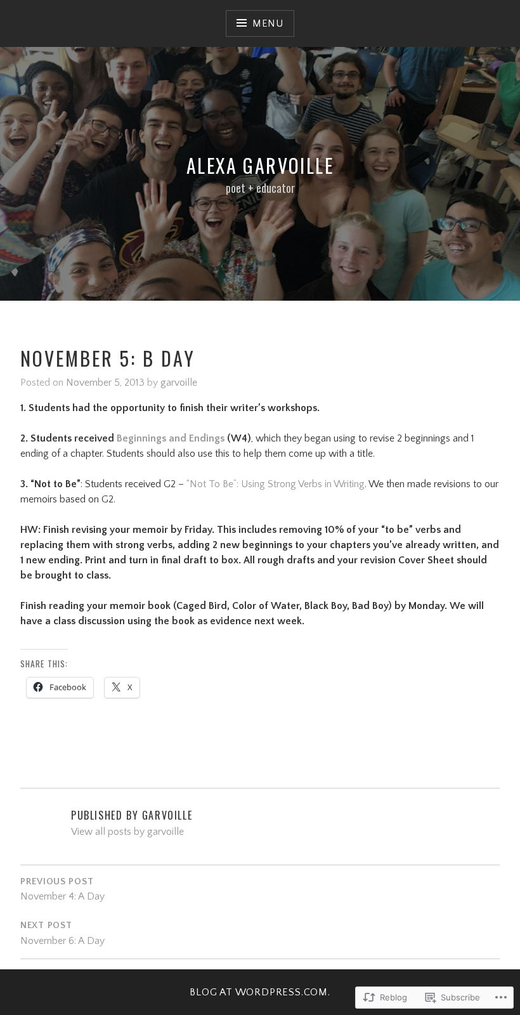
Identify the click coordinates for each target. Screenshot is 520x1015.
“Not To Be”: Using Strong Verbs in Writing (275, 484)
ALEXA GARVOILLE (260, 165)
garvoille (178, 382)
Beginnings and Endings (170, 438)
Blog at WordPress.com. (260, 992)
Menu (267, 23)
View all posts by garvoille (127, 831)
